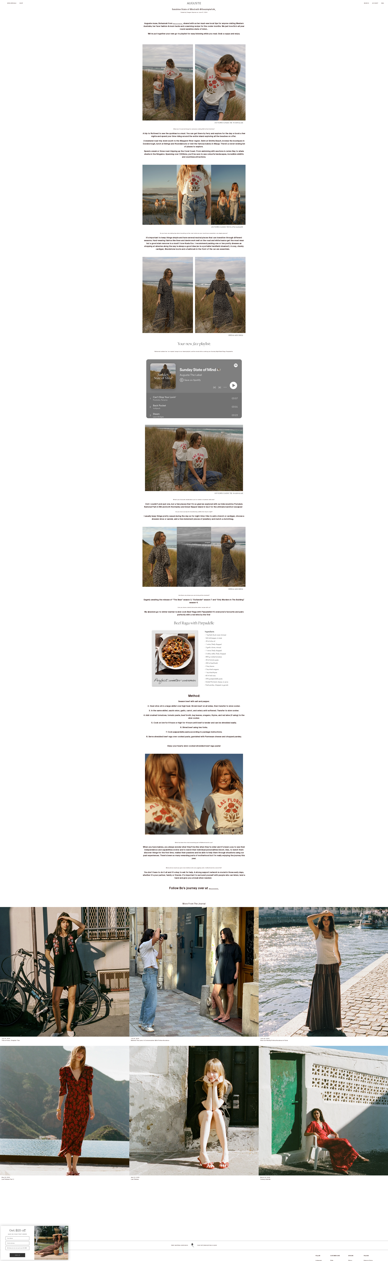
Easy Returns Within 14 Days (207, 1245)
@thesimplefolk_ (178, 23)
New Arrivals (11, 3)
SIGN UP (17, 1255)
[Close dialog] (66, 1227)
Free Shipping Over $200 (179, 1245)
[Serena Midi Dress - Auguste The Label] (194, 297)
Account (375, 3)
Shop (21, 3)
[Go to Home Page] (194, 3)
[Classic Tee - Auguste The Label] (194, 197)
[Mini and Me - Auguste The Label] (194, 85)
